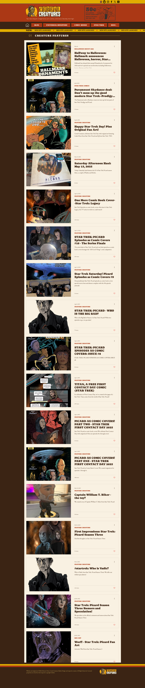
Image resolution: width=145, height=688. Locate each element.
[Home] (27, 25)
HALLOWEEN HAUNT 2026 (84, 49)
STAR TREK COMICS (81, 86)
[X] (114, 1)
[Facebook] (111, 1)
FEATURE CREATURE (82, 122)
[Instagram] (108, 1)
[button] (113, 25)
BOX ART (77, 638)
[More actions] (115, 46)
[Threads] (118, 1)
